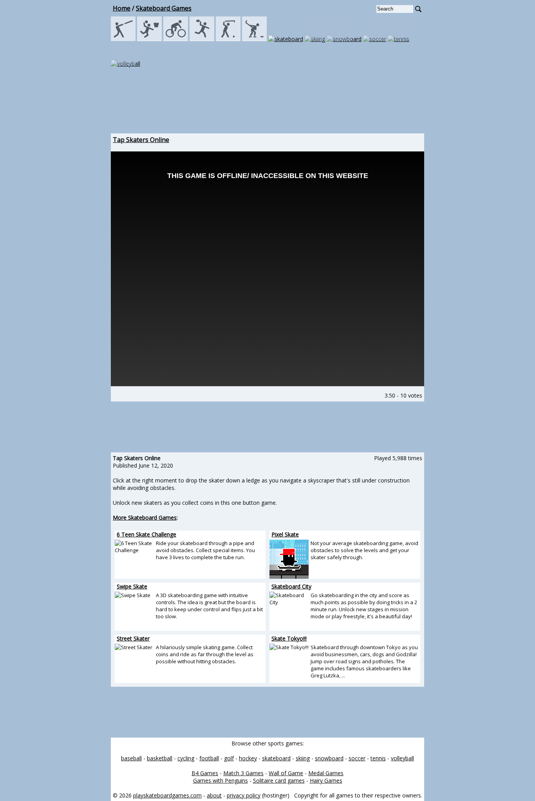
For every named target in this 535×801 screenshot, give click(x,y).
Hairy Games (326, 780)
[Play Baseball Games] (123, 39)
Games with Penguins (220, 780)
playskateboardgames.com (167, 795)
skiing (303, 758)
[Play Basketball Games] (149, 39)
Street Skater (133, 638)
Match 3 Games (243, 773)
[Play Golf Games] (228, 39)
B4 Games (205, 773)
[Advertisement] (267, 108)
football (209, 758)
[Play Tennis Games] (398, 39)
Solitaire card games (279, 780)
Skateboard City (291, 586)
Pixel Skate (285, 534)
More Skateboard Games (145, 517)
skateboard (276, 758)
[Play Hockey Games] (254, 39)
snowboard (329, 758)
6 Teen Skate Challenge (146, 534)
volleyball (402, 758)
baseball (131, 758)
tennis (378, 758)
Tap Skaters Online (141, 139)
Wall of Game (286, 773)
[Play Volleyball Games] (125, 63)
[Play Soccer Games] (374, 39)
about (214, 795)
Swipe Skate (132, 586)
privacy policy (243, 795)
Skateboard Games (164, 8)
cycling (185, 758)
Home (121, 8)
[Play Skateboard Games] (285, 39)
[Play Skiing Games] (315, 39)
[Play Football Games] (202, 39)
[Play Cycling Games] (175, 39)
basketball (159, 758)
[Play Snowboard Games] (344, 39)
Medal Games (325, 773)
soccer (357, 758)
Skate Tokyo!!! (289, 638)
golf (229, 758)
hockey (248, 758)
